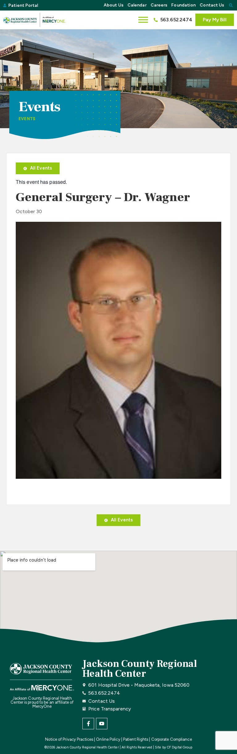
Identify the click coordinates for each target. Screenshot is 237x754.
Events (27, 118)
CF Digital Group (180, 747)
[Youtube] (101, 723)
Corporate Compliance (171, 739)
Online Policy (108, 739)
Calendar (137, 5)
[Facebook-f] (88, 723)
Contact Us (212, 5)
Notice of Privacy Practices (69, 739)
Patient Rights (135, 739)
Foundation (183, 5)
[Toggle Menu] (143, 20)
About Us (113, 5)
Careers (159, 5)
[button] (230, 5)
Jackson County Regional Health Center (139, 668)
